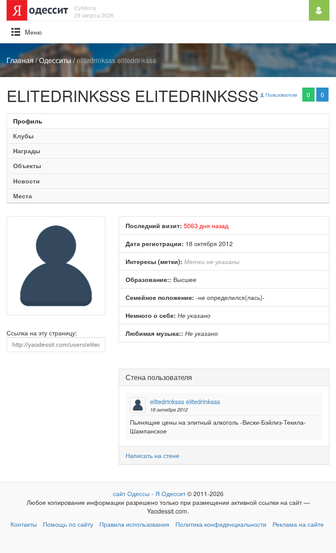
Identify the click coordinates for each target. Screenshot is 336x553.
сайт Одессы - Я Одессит (149, 493)
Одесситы (55, 60)
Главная (20, 60)
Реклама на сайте (298, 524)
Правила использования (134, 524)
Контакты (23, 524)
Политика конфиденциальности (220, 524)
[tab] (168, 120)
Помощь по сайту (68, 524)
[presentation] (168, 121)
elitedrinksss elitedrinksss (185, 401)
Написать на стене (152, 455)
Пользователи (280, 94)
